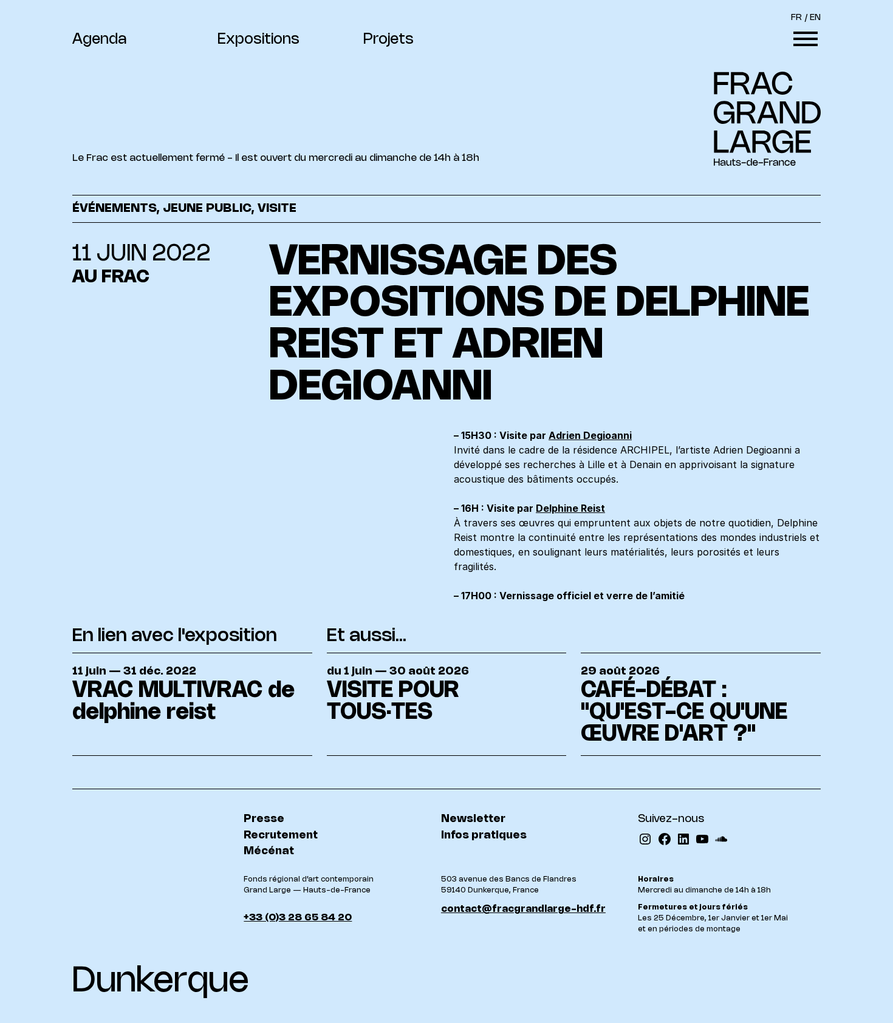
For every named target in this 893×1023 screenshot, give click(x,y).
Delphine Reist (570, 508)
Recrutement (281, 835)
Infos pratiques (484, 835)
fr (796, 18)
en (815, 18)
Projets (388, 40)
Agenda (99, 40)
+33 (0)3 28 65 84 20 (298, 917)
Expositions (258, 40)
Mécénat (269, 851)
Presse (264, 819)
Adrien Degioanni (590, 435)
